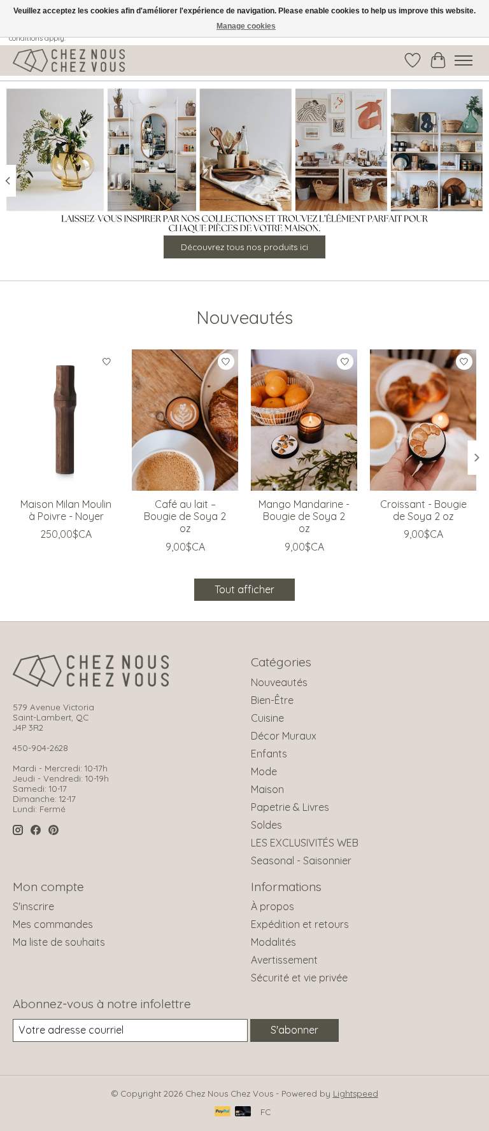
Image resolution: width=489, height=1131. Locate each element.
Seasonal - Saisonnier (301, 860)
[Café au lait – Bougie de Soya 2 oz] (185, 420)
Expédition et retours (300, 924)
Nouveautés (279, 682)
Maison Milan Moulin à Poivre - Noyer (65, 510)
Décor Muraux (283, 735)
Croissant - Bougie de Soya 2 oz (423, 510)
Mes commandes (53, 924)
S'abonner (294, 1029)
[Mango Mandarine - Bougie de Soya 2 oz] (304, 420)
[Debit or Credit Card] (243, 1112)
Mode (264, 771)
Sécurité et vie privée (299, 977)
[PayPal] (223, 1112)
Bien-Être (272, 700)
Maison (267, 789)
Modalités (273, 942)
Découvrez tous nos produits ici (244, 247)
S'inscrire (33, 906)
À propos (272, 906)
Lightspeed (355, 1093)
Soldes (266, 824)
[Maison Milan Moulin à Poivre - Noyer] (66, 420)
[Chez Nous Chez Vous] (69, 60)
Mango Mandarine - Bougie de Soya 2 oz (304, 516)
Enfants (269, 753)
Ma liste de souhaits (59, 942)
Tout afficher (244, 589)
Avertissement (284, 959)
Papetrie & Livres (290, 807)
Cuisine (267, 718)
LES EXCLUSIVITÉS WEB (304, 842)
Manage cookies (246, 26)
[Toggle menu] (463, 60)
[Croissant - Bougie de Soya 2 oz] (423, 420)
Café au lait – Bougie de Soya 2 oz (185, 516)
